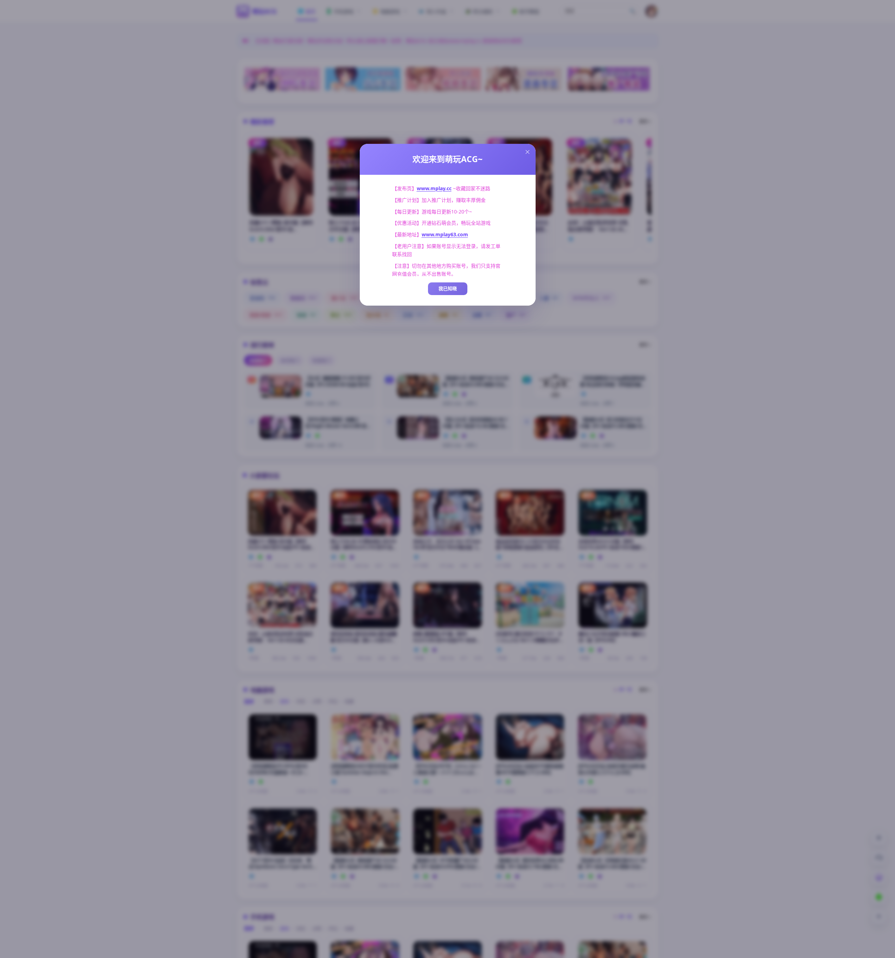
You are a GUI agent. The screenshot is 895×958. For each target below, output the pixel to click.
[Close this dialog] (527, 152)
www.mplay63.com (445, 234)
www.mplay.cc (434, 188)
